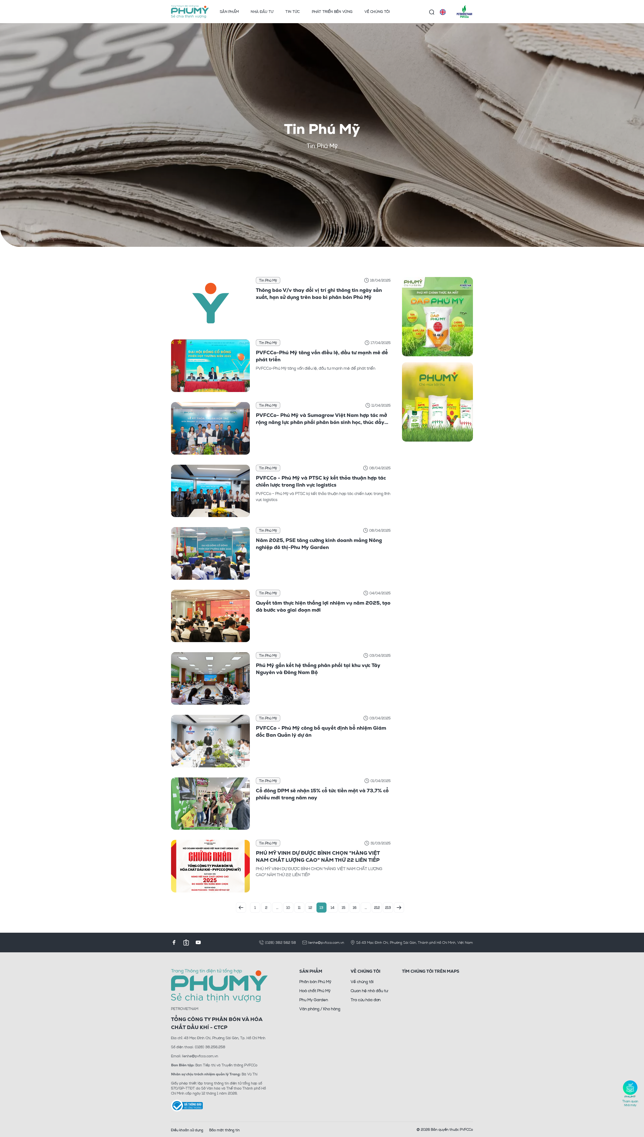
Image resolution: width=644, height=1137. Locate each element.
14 (332, 907)
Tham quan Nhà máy (630, 1103)
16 (354, 907)
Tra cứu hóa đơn (366, 1000)
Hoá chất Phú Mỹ (315, 991)
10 (288, 907)
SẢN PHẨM (229, 11)
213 (388, 907)
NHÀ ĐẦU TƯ (262, 11)
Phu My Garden (313, 1000)
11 (299, 907)
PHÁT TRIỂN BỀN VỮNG (332, 11)
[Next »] (399, 908)
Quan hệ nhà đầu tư (369, 991)
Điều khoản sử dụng (187, 1129)
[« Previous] (241, 908)
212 (377, 907)
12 (310, 907)
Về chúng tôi (362, 981)
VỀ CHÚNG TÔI (377, 11)
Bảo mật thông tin (224, 1129)
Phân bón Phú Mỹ (315, 981)
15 (343, 907)
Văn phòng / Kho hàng (319, 1009)
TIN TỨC (293, 11)
